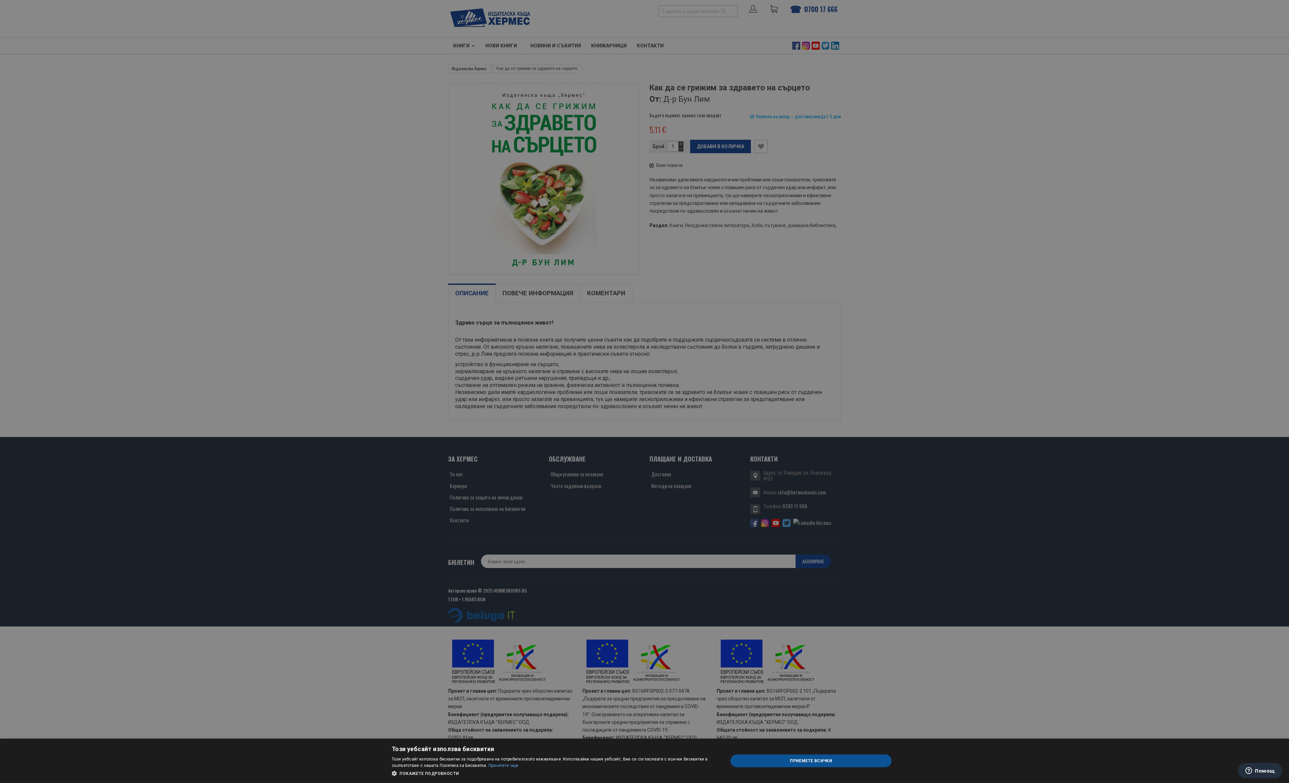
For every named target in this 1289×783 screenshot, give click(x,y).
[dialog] (644, 761)
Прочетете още (503, 765)
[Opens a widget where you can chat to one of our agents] (1260, 771)
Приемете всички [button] (811, 760)
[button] (555, 773)
